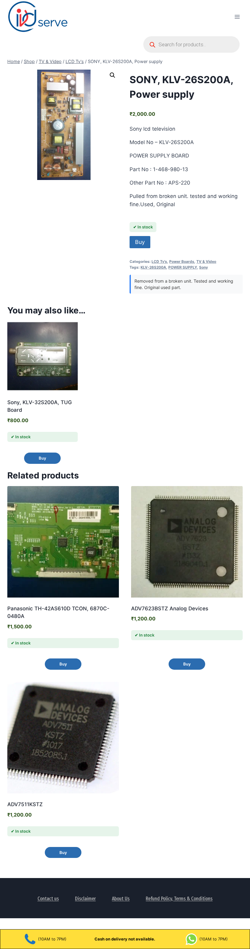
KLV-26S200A (153, 267)
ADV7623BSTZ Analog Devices (169, 608)
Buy (140, 242)
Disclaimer (85, 898)
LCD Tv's (159, 261)
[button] (112, 75)
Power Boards (181, 261)
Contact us (48, 898)
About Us (121, 898)
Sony (203, 267)
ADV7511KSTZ (25, 804)
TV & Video (206, 261)
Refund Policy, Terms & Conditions (179, 898)
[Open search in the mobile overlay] (191, 44)
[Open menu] (237, 16)
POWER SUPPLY (182, 267)
